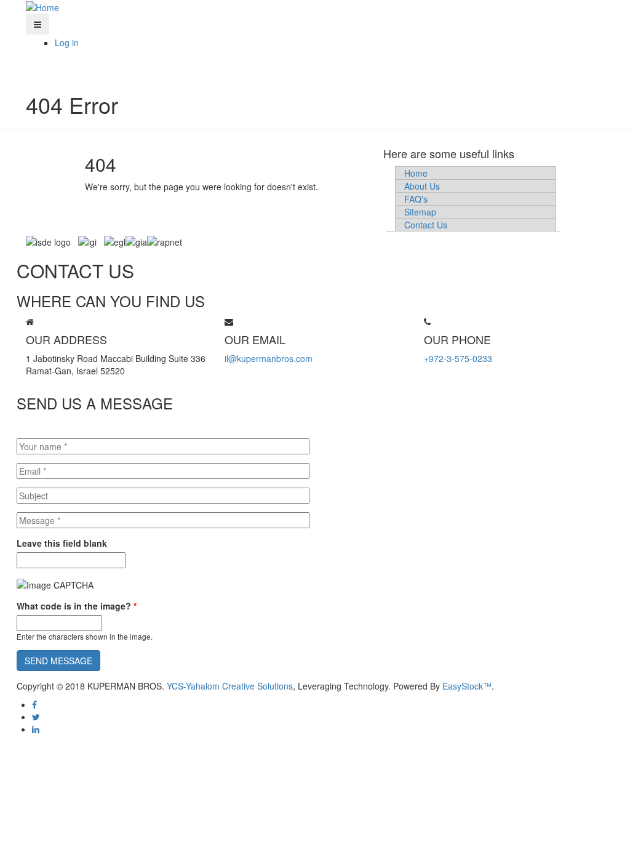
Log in (67, 42)
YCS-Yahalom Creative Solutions (230, 686)
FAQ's (416, 199)
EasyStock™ (467, 686)
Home (416, 173)
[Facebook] (34, 704)
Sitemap (420, 212)
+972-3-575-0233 (458, 358)
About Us (422, 186)
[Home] (42, 6)
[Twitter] (36, 716)
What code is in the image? (77, 606)
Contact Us (425, 225)
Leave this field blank (62, 543)
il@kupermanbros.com (269, 358)
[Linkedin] (35, 729)
